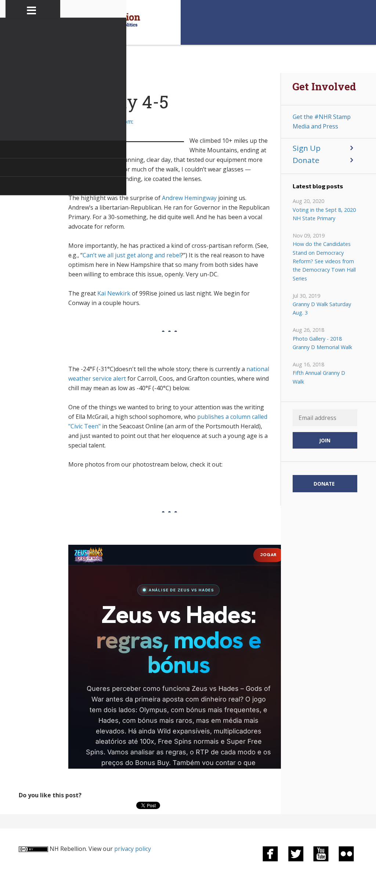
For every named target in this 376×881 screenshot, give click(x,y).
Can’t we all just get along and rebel (132, 255)
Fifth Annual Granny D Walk (319, 377)
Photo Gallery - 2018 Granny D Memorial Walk (322, 343)
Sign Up (307, 148)
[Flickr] (346, 853)
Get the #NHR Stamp (322, 117)
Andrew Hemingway (189, 198)
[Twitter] (296, 853)
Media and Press (315, 126)
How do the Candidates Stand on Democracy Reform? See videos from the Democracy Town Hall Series (324, 261)
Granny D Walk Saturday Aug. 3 (322, 308)
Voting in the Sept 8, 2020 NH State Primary (324, 214)
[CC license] (33, 849)
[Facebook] (270, 853)
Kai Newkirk (113, 293)
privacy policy (132, 849)
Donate (306, 160)
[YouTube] (321, 853)
